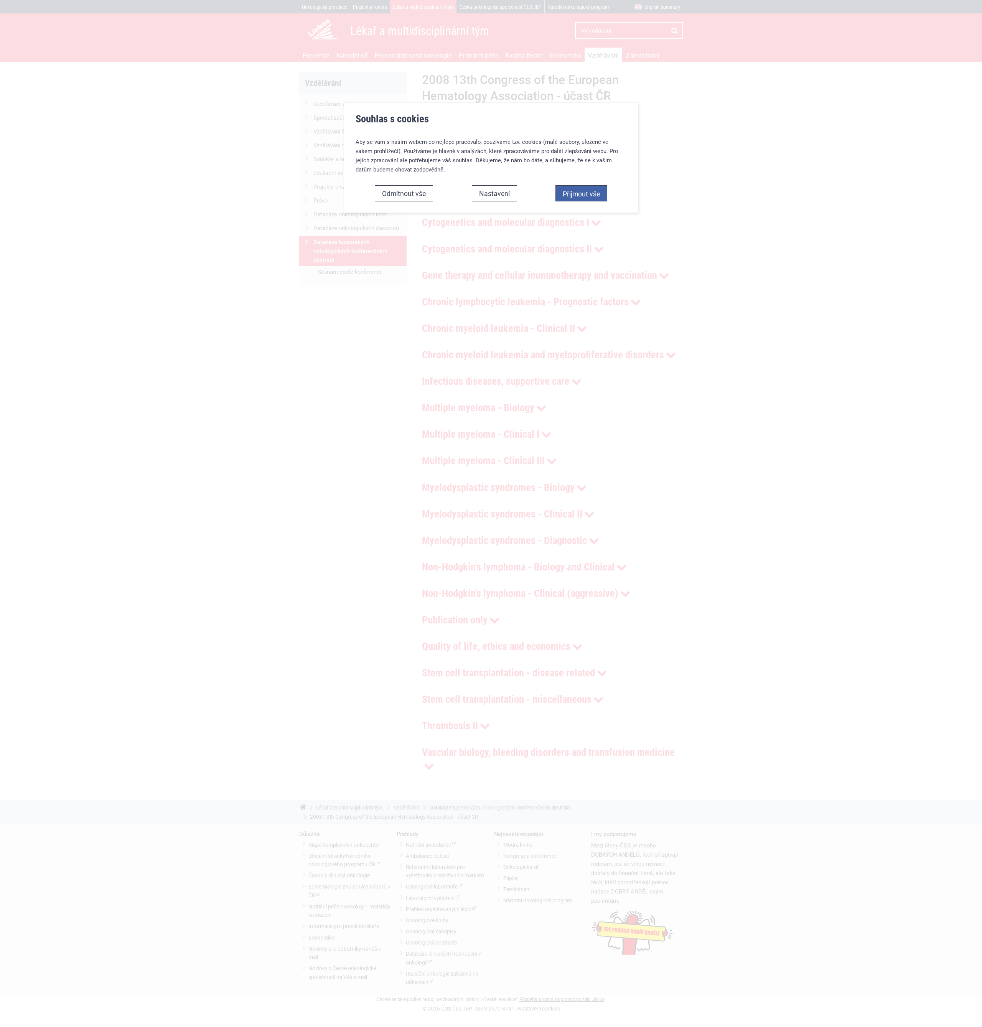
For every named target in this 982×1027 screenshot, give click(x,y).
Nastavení (494, 193)
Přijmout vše (581, 193)
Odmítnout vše (404, 193)
